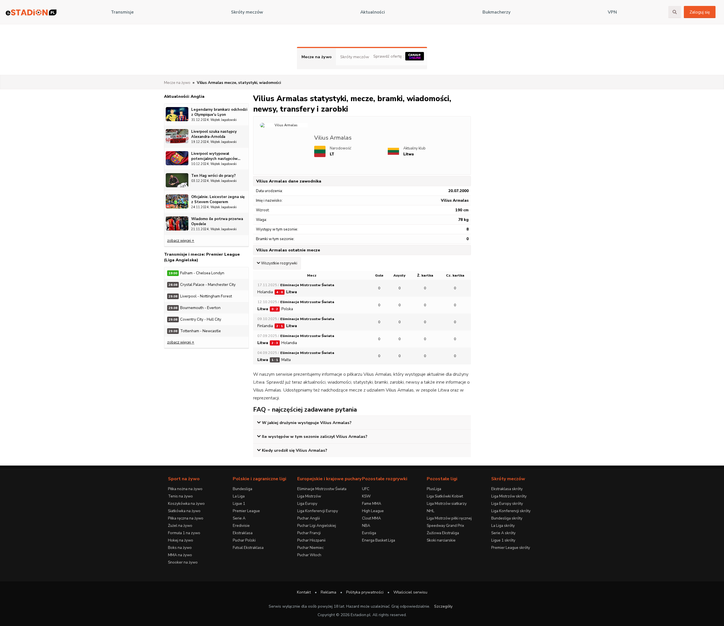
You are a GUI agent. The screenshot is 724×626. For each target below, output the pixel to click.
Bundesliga (242, 489)
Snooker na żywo (183, 562)
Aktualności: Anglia (184, 96)
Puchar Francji (309, 533)
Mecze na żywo (316, 57)
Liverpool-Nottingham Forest (200, 296)
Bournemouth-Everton (195, 307)
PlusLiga (434, 489)
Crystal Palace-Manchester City (202, 284)
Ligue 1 (239, 503)
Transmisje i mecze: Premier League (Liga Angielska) (202, 257)
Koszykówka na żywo (186, 503)
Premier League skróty (510, 547)
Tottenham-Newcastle (195, 331)
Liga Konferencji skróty (511, 511)
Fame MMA (371, 503)
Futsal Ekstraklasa (248, 547)
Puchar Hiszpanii (311, 540)
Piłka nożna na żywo (185, 489)
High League (373, 511)
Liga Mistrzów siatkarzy (447, 503)
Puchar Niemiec (310, 547)
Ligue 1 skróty (503, 540)
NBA (366, 525)
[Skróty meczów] (31, 12)
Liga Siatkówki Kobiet (445, 496)
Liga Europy (307, 503)
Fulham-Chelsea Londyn (196, 273)
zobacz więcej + (180, 240)
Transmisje (122, 12)
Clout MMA (371, 518)
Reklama (328, 592)
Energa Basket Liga (378, 540)
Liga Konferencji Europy (317, 511)
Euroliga (369, 533)
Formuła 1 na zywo (184, 533)
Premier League (246, 511)
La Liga (239, 496)
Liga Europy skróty (507, 503)
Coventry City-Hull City (195, 319)
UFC (365, 489)
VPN (612, 12)
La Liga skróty (503, 525)
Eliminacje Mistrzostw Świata (321, 489)
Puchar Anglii (308, 518)
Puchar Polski (244, 540)
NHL (430, 511)
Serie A (239, 518)
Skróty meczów (247, 12)
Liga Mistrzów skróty (509, 496)
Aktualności (372, 12)
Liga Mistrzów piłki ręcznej (449, 518)
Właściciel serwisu (410, 592)
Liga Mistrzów (309, 496)
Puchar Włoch (309, 555)
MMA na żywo (180, 555)
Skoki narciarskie (441, 540)
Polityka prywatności (364, 592)
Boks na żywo (180, 547)
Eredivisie (241, 525)
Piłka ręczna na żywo (185, 518)
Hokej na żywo (180, 540)
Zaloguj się (699, 12)
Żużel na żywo (180, 525)
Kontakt (304, 592)
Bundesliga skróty (506, 518)
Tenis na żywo (180, 496)
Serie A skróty (503, 533)
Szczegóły (443, 606)
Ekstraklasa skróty (507, 489)
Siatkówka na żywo (184, 511)
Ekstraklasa (243, 533)
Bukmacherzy (496, 12)
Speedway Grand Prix (445, 525)
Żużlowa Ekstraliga (443, 533)
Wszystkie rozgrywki (279, 263)
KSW (366, 496)
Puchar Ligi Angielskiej (316, 525)
